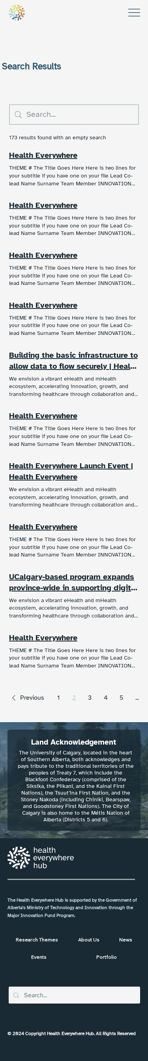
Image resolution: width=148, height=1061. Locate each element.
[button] (26, 698)
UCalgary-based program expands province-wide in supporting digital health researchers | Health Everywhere (73, 582)
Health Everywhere (43, 155)
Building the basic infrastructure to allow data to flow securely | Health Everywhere (73, 361)
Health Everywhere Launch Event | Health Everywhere (71, 471)
